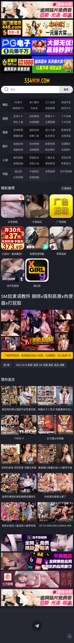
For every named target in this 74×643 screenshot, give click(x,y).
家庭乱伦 (34, 157)
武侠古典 (66, 157)
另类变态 (66, 135)
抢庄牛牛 (66, 108)
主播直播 (50, 122)
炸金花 (34, 108)
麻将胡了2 (18, 108)
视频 (5, 118)
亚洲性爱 (18, 130)
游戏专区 (66, 102)
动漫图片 (66, 143)
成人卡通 (50, 130)
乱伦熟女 (50, 135)
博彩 (5, 105)
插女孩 (18, 171)
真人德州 (34, 102)
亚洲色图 (34, 143)
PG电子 (18, 102)
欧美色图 (50, 143)
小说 (5, 160)
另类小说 (34, 163)
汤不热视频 (66, 171)
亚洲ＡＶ (18, 116)
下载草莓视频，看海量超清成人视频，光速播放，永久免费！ (37, 355)
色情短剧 (34, 177)
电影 (5, 132)
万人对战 (50, 102)
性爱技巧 (66, 163)
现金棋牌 (50, 108)
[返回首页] (69, 636)
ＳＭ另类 (66, 122)
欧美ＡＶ (50, 116)
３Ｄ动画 (66, 116)
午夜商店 (34, 171)
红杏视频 (18, 177)
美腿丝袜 (18, 149)
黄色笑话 (50, 163)
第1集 (6, 365)
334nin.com (37, 80)
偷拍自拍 (34, 130)
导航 (5, 174)
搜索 (66, 89)
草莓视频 (50, 171)
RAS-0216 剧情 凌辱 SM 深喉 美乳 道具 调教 (40, 365)
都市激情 (18, 157)
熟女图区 (50, 149)
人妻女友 (50, 157)
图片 (5, 146)
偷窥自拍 (18, 143)
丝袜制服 (34, 122)
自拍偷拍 (34, 116)
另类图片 (66, 149)
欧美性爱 (66, 130)
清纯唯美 (34, 149)
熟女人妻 (18, 122)
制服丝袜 (18, 135)
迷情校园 (18, 163)
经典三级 (34, 135)
